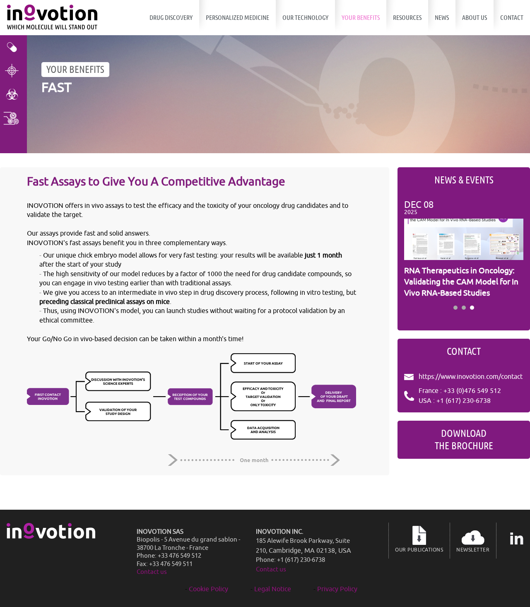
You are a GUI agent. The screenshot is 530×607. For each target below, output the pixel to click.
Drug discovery (171, 17)
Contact (511, 17)
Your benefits (361, 17)
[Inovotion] (51, 536)
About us (474, 17)
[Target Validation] (13, 70)
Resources (407, 17)
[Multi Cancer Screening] (13, 118)
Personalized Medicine (237, 17)
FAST (56, 87)
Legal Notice (272, 589)
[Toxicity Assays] (13, 94)
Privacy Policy (337, 589)
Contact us (152, 572)
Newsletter (472, 550)
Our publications (419, 550)
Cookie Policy (208, 589)
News (442, 17)
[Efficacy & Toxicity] (13, 47)
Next (512, 249)
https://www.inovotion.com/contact (471, 377)
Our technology (305, 17)
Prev (415, 249)
